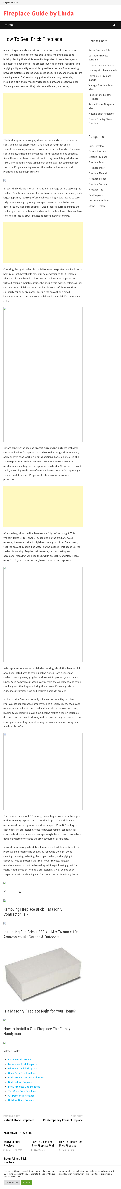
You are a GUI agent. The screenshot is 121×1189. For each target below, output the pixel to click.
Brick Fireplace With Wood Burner (26, 1077)
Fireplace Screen (97, 178)
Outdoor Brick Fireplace (21, 1100)
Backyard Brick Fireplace (11, 1143)
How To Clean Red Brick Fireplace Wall (42, 1143)
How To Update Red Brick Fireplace (70, 1143)
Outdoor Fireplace (98, 200)
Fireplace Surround (99, 184)
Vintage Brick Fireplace (20, 1059)
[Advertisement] (43, 113)
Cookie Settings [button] (11, 1182)
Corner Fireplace (97, 151)
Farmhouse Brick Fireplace (22, 1064)
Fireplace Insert (97, 167)
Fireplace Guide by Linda (38, 13)
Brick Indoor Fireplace (20, 1082)
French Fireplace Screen (101, 65)
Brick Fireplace (97, 146)
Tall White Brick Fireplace (22, 1091)
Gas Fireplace (96, 195)
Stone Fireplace (97, 206)
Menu (11, 25)
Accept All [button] (27, 1182)
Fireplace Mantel (98, 173)
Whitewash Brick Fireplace (22, 1068)
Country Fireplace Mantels (103, 70)
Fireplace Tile (96, 189)
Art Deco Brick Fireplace (21, 1095)
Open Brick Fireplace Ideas (22, 1073)
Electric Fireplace (98, 157)
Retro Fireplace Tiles (100, 50)
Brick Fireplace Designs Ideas (24, 1086)
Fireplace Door (96, 162)
